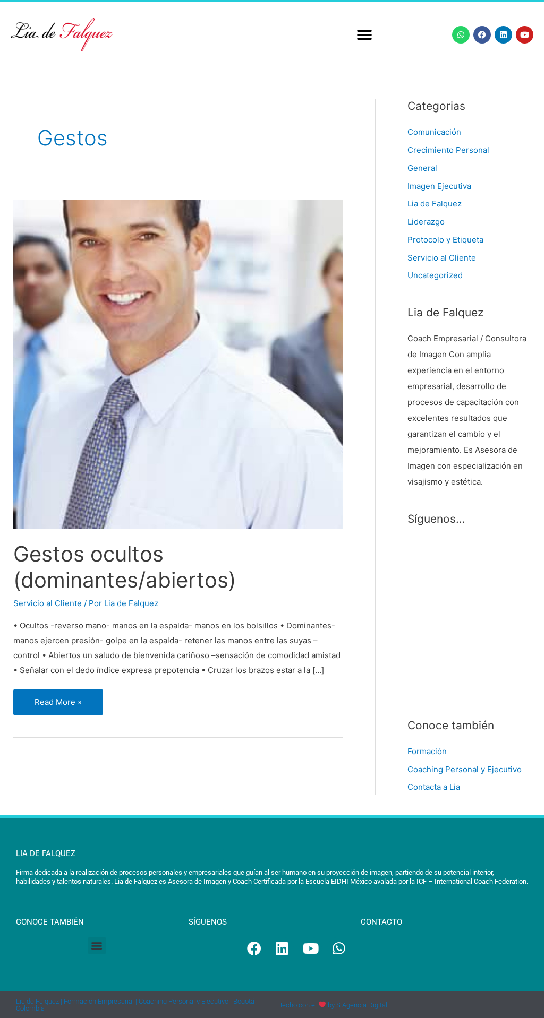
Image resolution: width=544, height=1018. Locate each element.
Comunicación (434, 132)
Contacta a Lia (433, 787)
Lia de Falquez (434, 204)
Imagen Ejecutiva (439, 186)
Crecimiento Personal (448, 150)
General (422, 168)
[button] (365, 35)
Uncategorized (435, 275)
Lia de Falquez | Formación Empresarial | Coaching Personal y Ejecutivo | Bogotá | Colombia (137, 1004)
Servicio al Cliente (47, 603)
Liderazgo (426, 222)
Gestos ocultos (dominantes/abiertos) (124, 567)
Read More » (68, 698)
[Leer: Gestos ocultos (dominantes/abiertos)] (178, 363)
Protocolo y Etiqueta (445, 240)
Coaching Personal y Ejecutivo (464, 769)
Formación (427, 751)
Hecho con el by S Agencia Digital (332, 1005)
